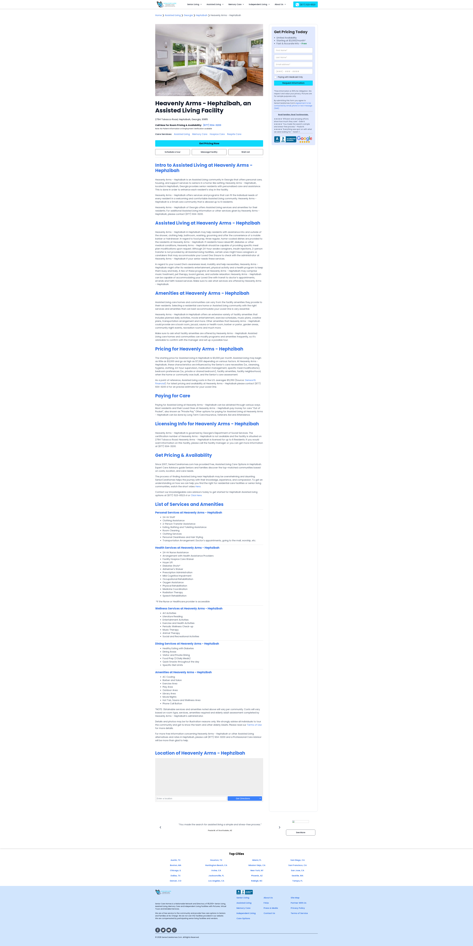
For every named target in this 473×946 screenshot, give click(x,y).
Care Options (243, 918)
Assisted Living (214, 4)
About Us (279, 4)
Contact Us (269, 913)
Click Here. (196, 495)
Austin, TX (175, 860)
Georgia (188, 15)
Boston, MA (175, 865)
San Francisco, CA (297, 865)
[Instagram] (174, 930)
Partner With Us (298, 902)
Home (158, 15)
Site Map (295, 897)
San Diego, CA (297, 860)
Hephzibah (201, 15)
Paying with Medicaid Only (290, 77)
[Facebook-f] (157, 930)
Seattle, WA (297, 875)
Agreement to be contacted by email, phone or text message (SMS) (293, 106)
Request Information (293, 83)
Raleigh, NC (256, 880)
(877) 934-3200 (212, 125)
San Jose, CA (297, 870)
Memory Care (234, 4)
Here (198, 486)
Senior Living (193, 4)
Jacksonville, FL (216, 875)
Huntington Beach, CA (216, 865)
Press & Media (271, 908)
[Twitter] (163, 930)
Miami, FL (256, 860)
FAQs (266, 902)
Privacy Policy (298, 908)
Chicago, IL (175, 870)
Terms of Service (299, 913)
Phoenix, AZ (257, 875)
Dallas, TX (175, 875)
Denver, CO (175, 880)
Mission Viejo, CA (256, 865)
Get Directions (243, 798)
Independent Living (258, 4)
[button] (160, 827)
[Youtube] (168, 930)
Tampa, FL (297, 880)
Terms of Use (254, 724)
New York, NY (256, 870)
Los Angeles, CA (216, 880)
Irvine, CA (216, 870)
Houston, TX (216, 860)
